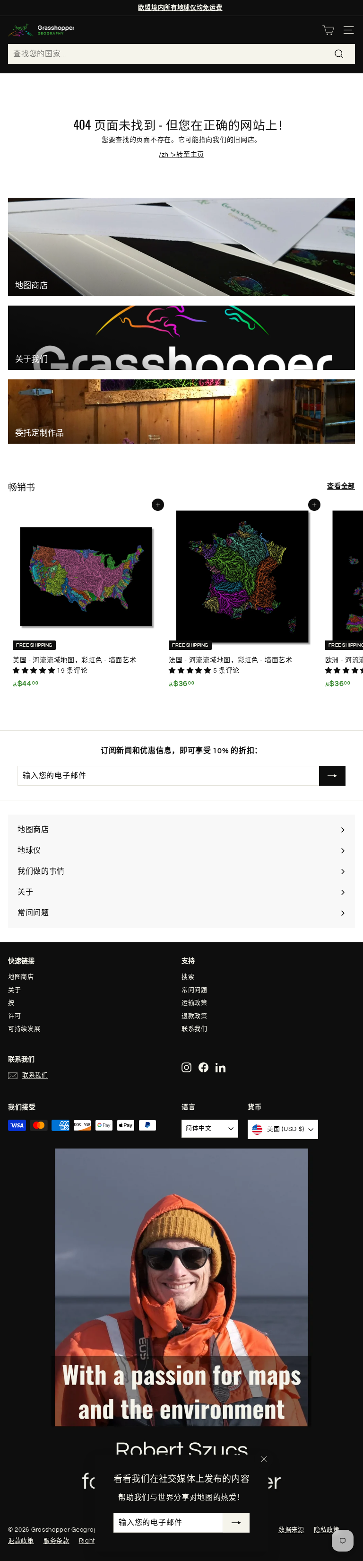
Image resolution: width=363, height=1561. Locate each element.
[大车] (328, 30)
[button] (35, 670)
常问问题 (194, 990)
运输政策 (194, 1003)
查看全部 (341, 486)
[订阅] (236, 1523)
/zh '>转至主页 (181, 154)
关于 (14, 990)
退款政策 (194, 1016)
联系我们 (194, 1029)
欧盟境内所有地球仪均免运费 (180, 7)
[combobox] (181, 54)
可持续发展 (24, 1029)
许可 (14, 1016)
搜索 (188, 976)
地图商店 (21, 976)
